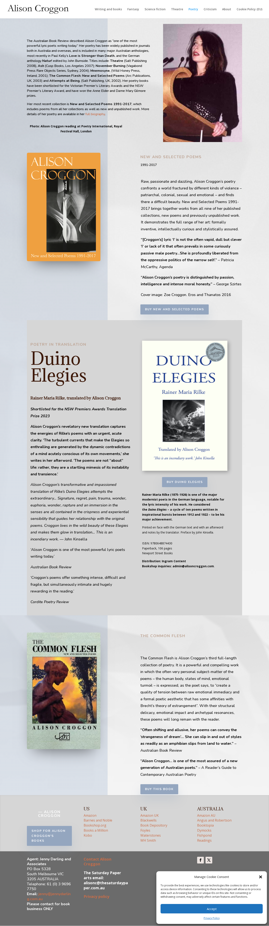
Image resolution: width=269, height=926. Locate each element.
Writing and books (108, 9)
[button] (260, 877)
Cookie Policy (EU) (249, 9)
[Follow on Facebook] (200, 860)
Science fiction (155, 9)
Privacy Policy (212, 918)
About (226, 9)
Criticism (210, 9)
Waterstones (150, 835)
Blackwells (148, 820)
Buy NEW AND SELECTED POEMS (174, 309)
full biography (95, 114)
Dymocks (204, 830)
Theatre (177, 9)
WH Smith (148, 840)
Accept (212, 909)
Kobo (88, 835)
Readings (204, 840)
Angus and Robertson (214, 820)
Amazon (90, 815)
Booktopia (205, 825)
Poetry (193, 9)
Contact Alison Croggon (97, 862)
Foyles (145, 830)
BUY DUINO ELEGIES (185, 482)
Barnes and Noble (98, 820)
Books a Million (96, 830)
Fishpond (204, 835)
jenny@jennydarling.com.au (49, 896)
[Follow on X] (209, 860)
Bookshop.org (95, 825)
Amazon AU (206, 815)
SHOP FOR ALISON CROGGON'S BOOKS (49, 836)
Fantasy (133, 9)
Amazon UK (149, 815)
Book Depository (154, 825)
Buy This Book (159, 789)
